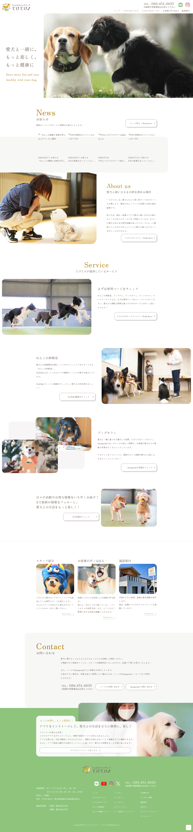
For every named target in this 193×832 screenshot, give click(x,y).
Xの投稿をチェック (81, 516)
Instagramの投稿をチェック (140, 467)
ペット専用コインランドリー (124, 811)
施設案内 (186, 11)
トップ (117, 11)
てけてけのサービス (99, 802)
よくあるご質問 (146, 797)
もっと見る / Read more (141, 123)
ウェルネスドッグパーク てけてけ (96, 825)
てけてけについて (131, 11)
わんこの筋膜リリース (100, 811)
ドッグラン (118, 793)
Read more (66, 614)
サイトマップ (145, 816)
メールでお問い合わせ (110, 686)
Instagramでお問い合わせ (141, 686)
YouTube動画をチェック (78, 396)
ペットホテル (119, 802)
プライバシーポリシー (148, 811)
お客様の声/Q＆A (171, 11)
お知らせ (143, 807)
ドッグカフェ (119, 797)
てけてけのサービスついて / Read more (134, 316)
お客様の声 (144, 793)
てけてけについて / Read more (139, 237)
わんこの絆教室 (98, 807)
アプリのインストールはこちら (83, 750)
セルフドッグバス (120, 807)
